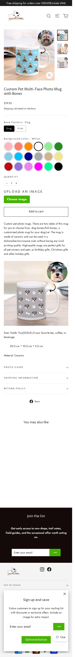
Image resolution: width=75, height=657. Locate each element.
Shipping (8, 108)
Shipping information (21, 378)
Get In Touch (12, 585)
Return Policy (15, 388)
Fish (20, 128)
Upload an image (23, 192)
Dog (9, 128)
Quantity (11, 177)
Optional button (36, 640)
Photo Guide (13, 367)
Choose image (17, 199)
